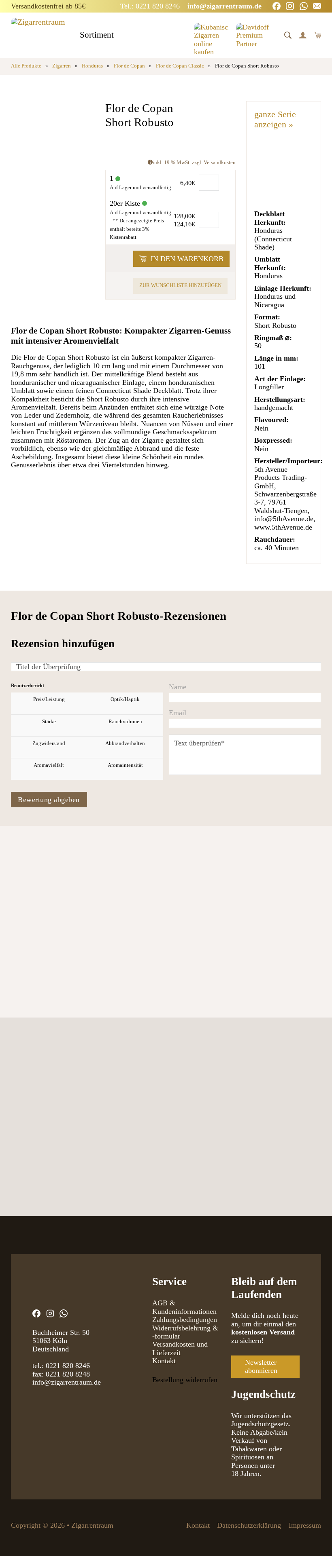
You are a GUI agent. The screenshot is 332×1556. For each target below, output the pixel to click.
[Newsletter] (317, 6)
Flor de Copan (129, 66)
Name (177, 687)
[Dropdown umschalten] (121, 36)
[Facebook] (276, 6)
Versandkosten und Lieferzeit (180, 1348)
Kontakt (164, 1361)
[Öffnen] (288, 35)
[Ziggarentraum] (38, 35)
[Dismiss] (328, 4)
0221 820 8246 (68, 1366)
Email (177, 713)
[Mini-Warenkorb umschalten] (317, 35)
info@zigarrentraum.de (66, 1382)
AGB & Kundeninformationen (184, 1307)
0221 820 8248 (68, 1374)
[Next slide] (44, 934)
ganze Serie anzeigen (275, 119)
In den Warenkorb (187, 259)
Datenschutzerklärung (249, 1525)
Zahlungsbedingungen (184, 1319)
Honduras (92, 66)
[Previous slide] (18, 934)
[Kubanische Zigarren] (211, 35)
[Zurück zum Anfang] (306, 1534)
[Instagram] (290, 6)
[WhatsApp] (304, 6)
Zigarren (61, 66)
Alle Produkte (26, 66)
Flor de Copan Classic (180, 66)
